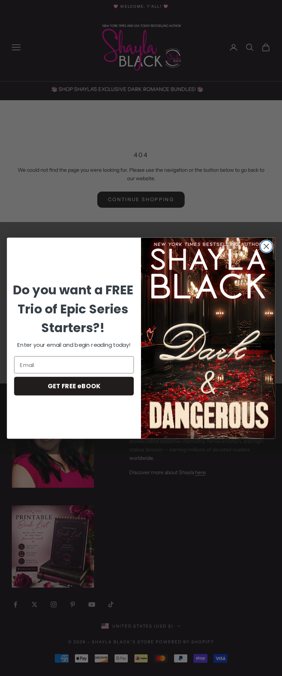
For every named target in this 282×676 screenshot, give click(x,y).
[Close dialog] (266, 246)
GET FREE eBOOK (74, 386)
